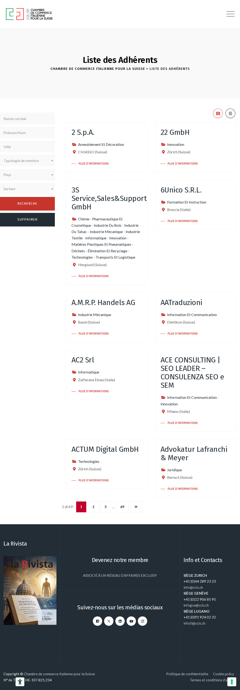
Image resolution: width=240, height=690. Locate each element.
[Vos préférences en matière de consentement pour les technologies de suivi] (231, 681)
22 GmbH (175, 132)
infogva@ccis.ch (196, 605)
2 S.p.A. (82, 132)
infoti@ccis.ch (194, 623)
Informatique (95, 238)
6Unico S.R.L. (181, 189)
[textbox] (27, 160)
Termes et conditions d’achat (212, 680)
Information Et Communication (192, 314)
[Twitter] (108, 621)
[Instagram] (142, 621)
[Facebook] (97, 621)
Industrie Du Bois (107, 225)
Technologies (82, 257)
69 (122, 507)
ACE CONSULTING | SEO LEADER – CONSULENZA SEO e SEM (192, 372)
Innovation (175, 144)
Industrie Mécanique (106, 231)
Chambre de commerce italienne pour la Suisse (59, 674)
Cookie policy (223, 674)
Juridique (174, 470)
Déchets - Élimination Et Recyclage (99, 251)
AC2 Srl (82, 359)
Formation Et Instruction (186, 202)
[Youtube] (131, 621)
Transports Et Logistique (115, 257)
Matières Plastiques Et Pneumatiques (101, 244)
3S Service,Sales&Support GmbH (109, 198)
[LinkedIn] (120, 621)
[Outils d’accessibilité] (19, 681)
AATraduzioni (181, 302)
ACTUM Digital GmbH (105, 449)
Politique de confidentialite (187, 674)
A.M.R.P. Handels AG (103, 302)
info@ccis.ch (193, 587)
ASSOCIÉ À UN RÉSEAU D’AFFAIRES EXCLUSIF (120, 575)
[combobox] (27, 160)
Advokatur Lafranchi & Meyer (194, 453)
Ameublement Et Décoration (101, 144)
